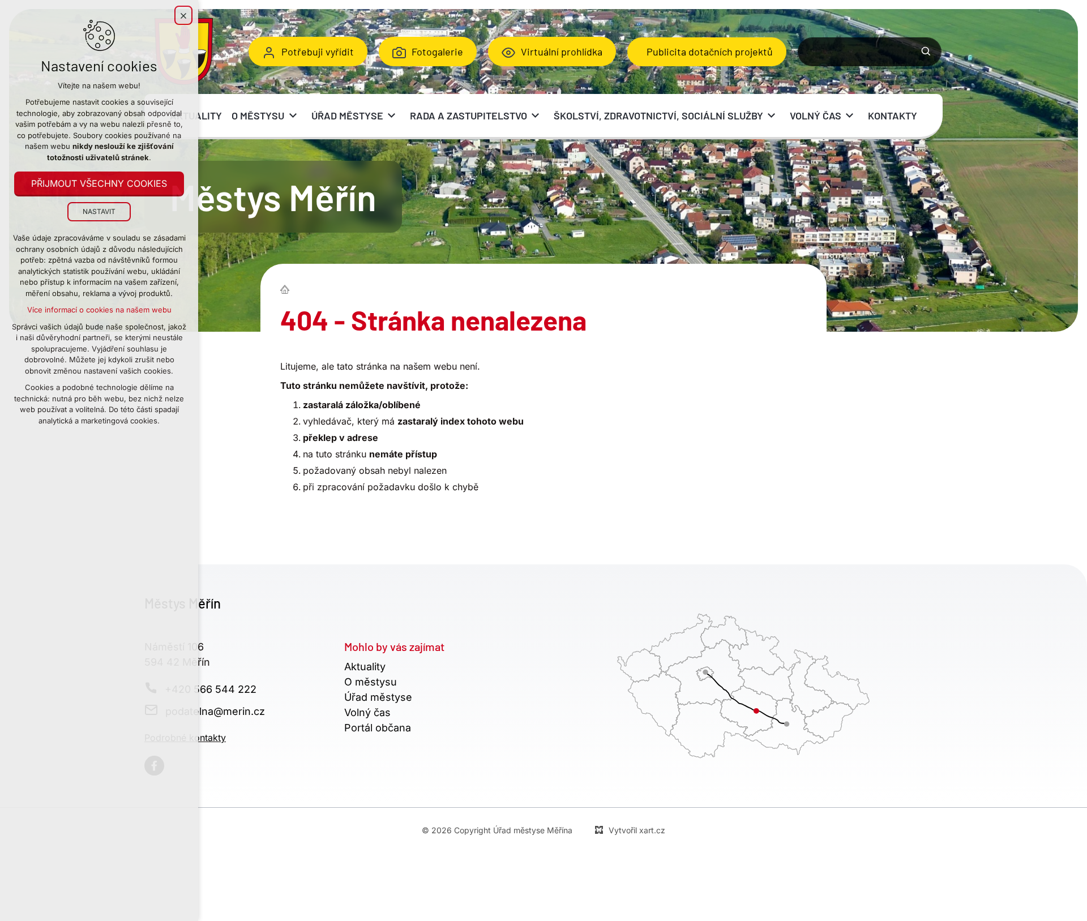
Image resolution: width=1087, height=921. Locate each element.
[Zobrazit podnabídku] (292, 115)
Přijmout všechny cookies (99, 183)
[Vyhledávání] (870, 51)
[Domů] (287, 288)
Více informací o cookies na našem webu (99, 309)
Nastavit (99, 211)
